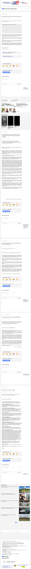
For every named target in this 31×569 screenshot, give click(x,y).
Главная (13, 531)
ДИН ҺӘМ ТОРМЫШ (6, 314)
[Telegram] (7, 72)
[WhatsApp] (9, 72)
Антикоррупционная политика (6, 565)
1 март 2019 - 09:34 (4, 138)
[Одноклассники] (5, 72)
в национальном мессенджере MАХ (8, 56)
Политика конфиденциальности (6, 567)
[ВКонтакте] (3, 72)
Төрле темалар (17, 531)
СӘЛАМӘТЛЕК (5, 387)
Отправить (19, 84)
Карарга (23, 566)
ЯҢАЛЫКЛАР (5, 240)
